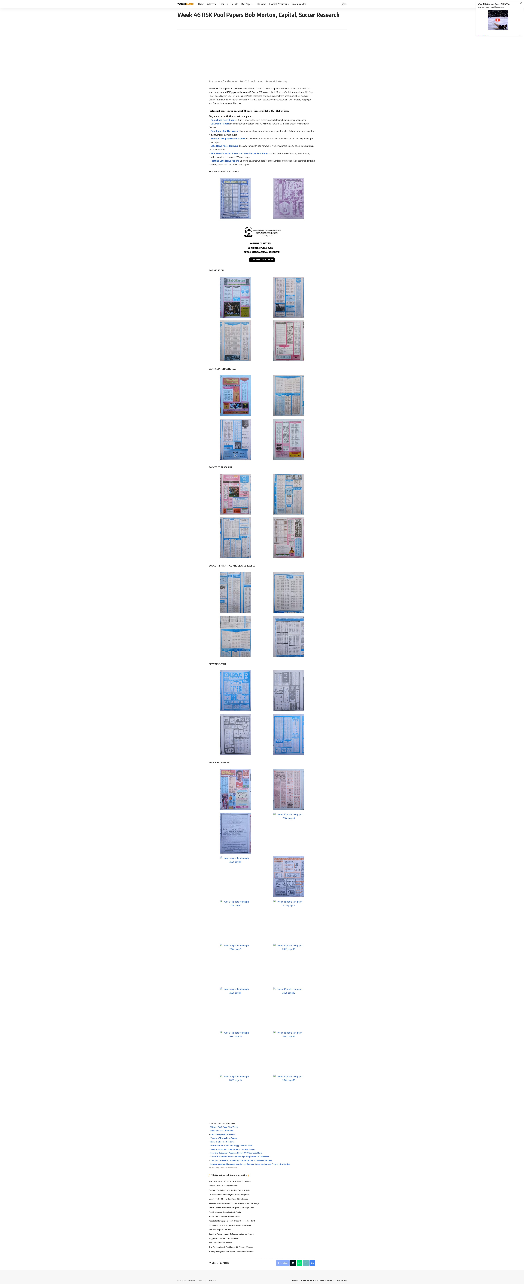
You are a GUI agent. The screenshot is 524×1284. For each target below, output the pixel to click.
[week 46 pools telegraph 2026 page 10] (289, 964)
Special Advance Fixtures (270, 99)
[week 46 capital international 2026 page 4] (289, 439)
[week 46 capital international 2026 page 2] (289, 395)
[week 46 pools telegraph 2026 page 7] (235, 920)
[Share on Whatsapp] (299, 1263)
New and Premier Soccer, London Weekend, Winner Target (234, 1203)
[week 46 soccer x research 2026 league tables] (289, 592)
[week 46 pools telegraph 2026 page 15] (235, 1095)
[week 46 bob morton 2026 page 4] (289, 340)
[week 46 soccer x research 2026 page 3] (235, 537)
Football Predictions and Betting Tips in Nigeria (229, 1190)
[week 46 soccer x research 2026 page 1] (235, 494)
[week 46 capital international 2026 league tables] (235, 636)
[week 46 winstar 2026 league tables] (289, 636)
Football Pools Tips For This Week (223, 1186)
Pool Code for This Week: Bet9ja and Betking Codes (231, 1208)
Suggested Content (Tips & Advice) (224, 1238)
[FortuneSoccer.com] (185, 4)
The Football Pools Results (220, 1243)
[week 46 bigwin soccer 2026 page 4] (289, 734)
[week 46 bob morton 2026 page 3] (235, 340)
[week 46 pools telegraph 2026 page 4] (289, 833)
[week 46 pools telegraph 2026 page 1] (235, 789)
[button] (306, 1263)
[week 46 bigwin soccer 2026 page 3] (235, 734)
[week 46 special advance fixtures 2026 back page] (289, 198)
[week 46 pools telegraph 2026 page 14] (289, 1051)
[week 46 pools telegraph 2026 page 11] (235, 1007)
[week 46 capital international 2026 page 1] (235, 395)
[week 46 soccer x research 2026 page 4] (289, 537)
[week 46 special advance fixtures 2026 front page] (235, 198)
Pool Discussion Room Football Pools (225, 1212)
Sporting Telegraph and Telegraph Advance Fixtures (231, 1234)
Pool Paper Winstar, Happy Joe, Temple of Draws (230, 1225)
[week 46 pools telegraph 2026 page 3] (235, 833)
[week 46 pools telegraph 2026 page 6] (289, 876)
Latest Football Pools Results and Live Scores (228, 1199)
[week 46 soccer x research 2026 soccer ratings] (235, 592)
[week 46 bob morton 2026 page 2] (289, 297)
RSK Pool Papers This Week (221, 1229)
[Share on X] (293, 1263)
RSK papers (232, 92)
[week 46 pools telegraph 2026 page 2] (289, 789)
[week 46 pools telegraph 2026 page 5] (235, 876)
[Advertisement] (262, 53)
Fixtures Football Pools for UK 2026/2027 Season (230, 1181)
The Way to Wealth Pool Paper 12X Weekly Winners (231, 1247)
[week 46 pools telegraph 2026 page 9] (235, 964)
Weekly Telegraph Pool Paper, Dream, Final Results (231, 1251)
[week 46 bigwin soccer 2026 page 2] (289, 690)
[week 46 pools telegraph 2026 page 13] (235, 1051)
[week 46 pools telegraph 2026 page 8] (289, 920)
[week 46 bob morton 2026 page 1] (235, 297)
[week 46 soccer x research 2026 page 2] (289, 494)
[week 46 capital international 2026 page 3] (235, 439)
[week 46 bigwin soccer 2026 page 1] (235, 690)
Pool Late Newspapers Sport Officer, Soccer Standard (232, 1221)
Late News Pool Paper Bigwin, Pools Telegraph (229, 1194)
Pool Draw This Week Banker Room (224, 1216)
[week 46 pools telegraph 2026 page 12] (289, 1007)
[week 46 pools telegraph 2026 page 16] (289, 1095)
